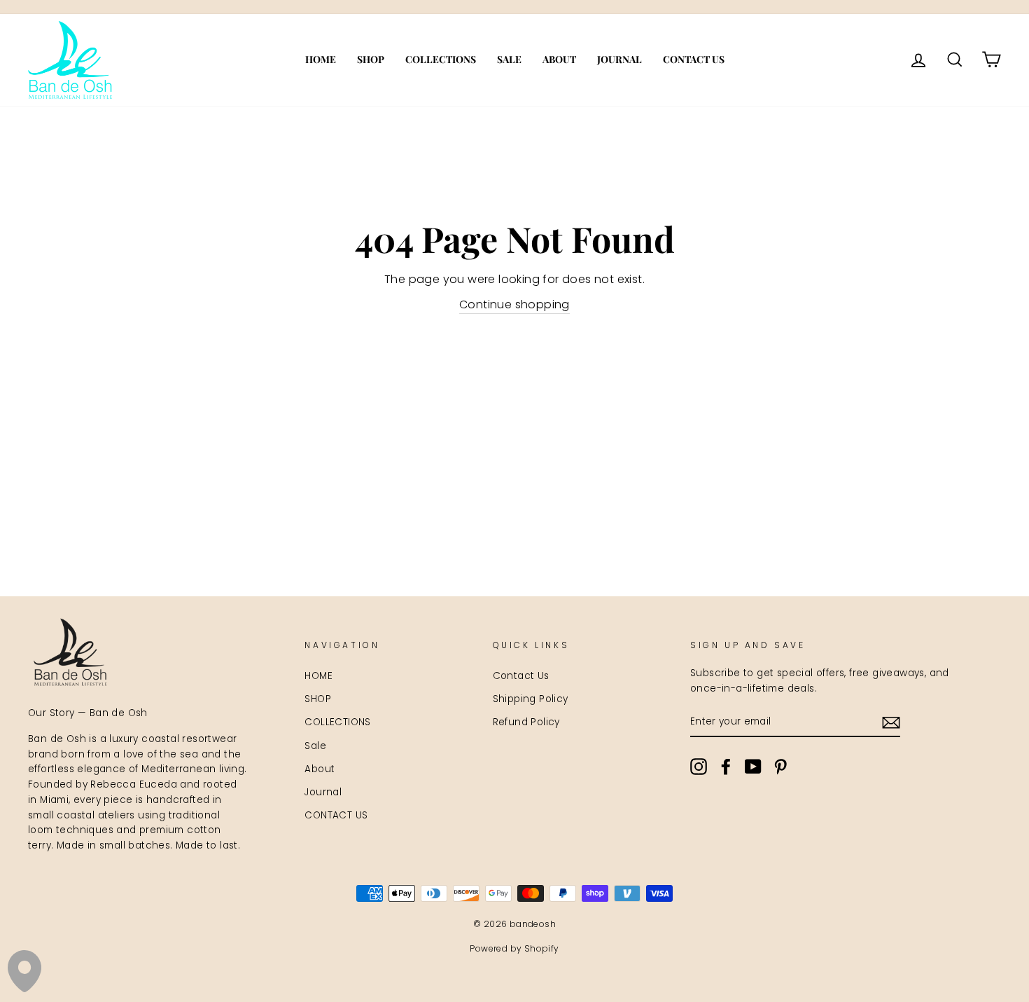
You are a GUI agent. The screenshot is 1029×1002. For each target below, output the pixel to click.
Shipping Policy (530, 699)
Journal (619, 59)
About (559, 59)
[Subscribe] (891, 722)
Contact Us (521, 675)
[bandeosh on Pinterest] (780, 766)
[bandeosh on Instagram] (698, 766)
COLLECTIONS (440, 59)
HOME (320, 59)
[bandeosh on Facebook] (726, 766)
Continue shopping (514, 304)
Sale (509, 59)
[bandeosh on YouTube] (753, 766)
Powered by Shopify (514, 948)
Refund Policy (526, 722)
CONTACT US (693, 59)
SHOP (370, 59)
